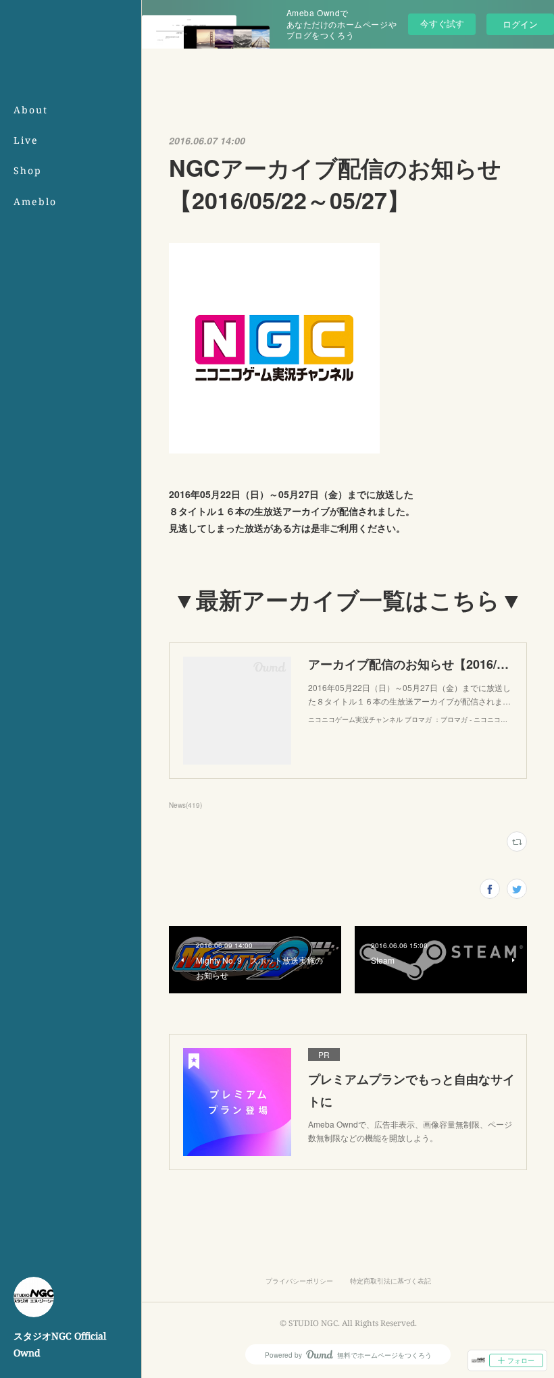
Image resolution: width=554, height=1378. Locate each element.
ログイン (520, 24)
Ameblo (35, 201)
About (31, 109)
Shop (28, 170)
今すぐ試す (442, 23)
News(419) (185, 805)
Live (26, 140)
